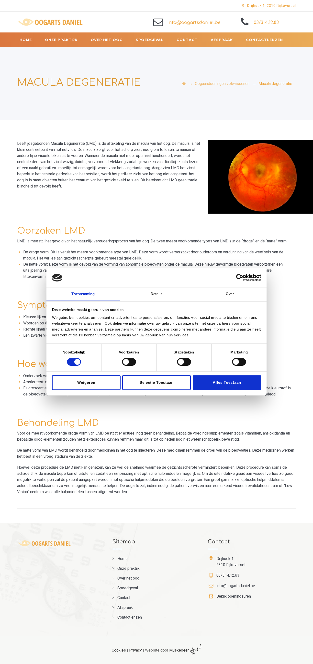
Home (26, 40)
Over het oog (107, 40)
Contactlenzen (264, 40)
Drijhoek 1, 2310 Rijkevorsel (271, 6)
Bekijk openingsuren (233, 596)
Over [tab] (230, 294)
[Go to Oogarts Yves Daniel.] (184, 83)
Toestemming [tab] (83, 294)
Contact (187, 40)
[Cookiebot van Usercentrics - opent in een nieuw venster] (239, 277)
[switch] (129, 362)
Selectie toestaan (157, 382)
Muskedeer (179, 650)
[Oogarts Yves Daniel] (59, 22)
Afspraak (222, 40)
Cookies (119, 650)
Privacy (135, 650)
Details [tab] (157, 294)
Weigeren (86, 382)
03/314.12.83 (266, 22)
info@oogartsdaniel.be (194, 22)
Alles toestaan (227, 382)
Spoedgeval (149, 40)
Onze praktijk (61, 40)
